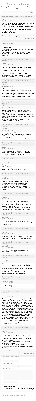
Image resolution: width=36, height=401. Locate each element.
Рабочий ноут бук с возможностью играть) (15, 169)
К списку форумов (28, 38)
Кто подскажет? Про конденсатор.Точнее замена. (17, 52)
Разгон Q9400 (6, 166)
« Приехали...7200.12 (8, 386)
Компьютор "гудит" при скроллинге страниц (15, 168)
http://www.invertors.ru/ (8, 287)
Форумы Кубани (25, 394)
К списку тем (6, 35)
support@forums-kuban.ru (20, 395)
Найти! (32, 12)
